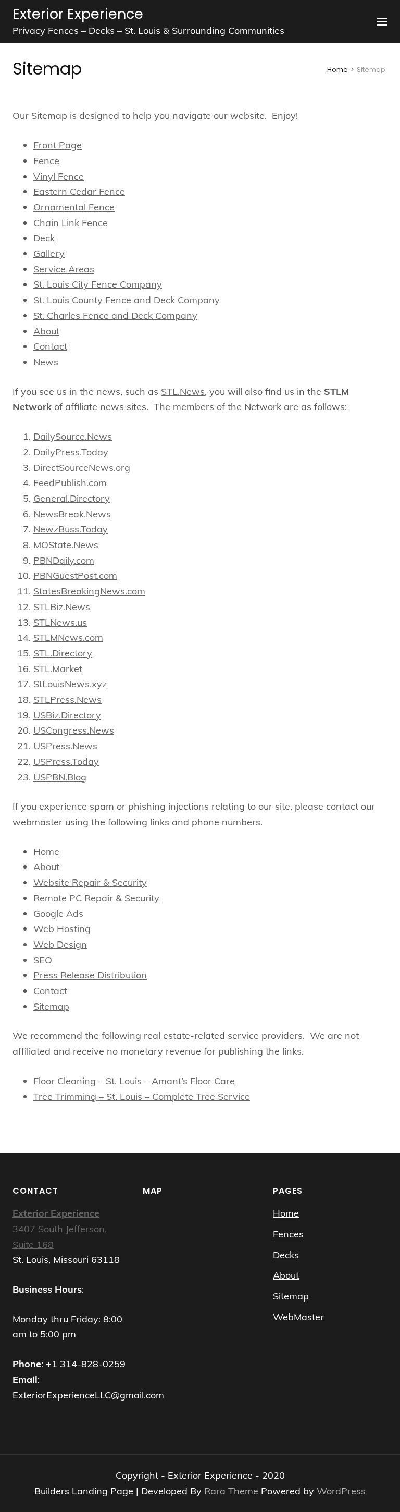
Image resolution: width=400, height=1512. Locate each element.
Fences (288, 1234)
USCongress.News (73, 730)
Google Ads (58, 914)
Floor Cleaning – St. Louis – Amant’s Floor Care (134, 1081)
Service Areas (63, 269)
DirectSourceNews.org (81, 468)
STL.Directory (62, 653)
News (45, 362)
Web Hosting (62, 929)
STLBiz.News (61, 607)
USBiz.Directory (67, 715)
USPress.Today (66, 761)
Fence (46, 161)
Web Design (60, 944)
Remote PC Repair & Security (96, 898)
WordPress (341, 1491)
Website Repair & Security (90, 882)
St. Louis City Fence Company (97, 284)
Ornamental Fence (74, 207)
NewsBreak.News (72, 514)
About (46, 331)
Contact (50, 346)
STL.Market (57, 669)
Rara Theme (232, 1491)
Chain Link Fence (70, 223)
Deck (44, 238)
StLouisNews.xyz (70, 684)
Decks (286, 1255)
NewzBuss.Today (70, 529)
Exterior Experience (77, 13)
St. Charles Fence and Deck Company (115, 315)
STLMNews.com (68, 637)
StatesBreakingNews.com (89, 591)
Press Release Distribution (90, 975)
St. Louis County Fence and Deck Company (126, 300)
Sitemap (51, 1006)
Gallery (49, 253)
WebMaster (298, 1317)
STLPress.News (67, 699)
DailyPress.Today (70, 452)
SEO (42, 960)
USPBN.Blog (59, 777)
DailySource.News (72, 436)
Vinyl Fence (58, 176)
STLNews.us (60, 622)
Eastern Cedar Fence (79, 191)
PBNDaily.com (63, 560)
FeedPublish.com (70, 483)
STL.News (183, 392)
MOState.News (65, 545)
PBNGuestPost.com (75, 575)
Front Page (57, 145)
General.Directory (71, 498)
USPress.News (65, 746)
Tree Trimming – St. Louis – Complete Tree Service (141, 1096)
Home (46, 852)
